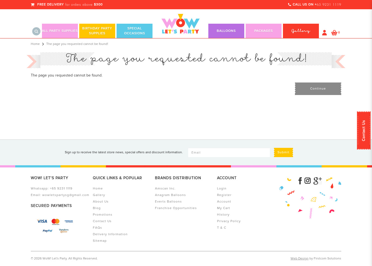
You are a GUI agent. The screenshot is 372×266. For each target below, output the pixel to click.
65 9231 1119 (329, 4)
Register (224, 195)
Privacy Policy (229, 221)
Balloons (226, 31)
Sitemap (100, 241)
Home (35, 44)
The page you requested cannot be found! (77, 44)
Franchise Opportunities (176, 208)
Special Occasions (134, 30)
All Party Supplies (60, 31)
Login (222, 188)
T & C (221, 228)
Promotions (102, 215)
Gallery (99, 195)
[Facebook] (300, 181)
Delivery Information (110, 234)
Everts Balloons (168, 202)
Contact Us (363, 130)
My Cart (223, 208)
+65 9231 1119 (61, 188)
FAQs (97, 228)
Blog (97, 208)
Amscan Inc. (165, 188)
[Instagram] (307, 181)
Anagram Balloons (170, 195)
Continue (318, 89)
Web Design (300, 258)
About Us (101, 202)
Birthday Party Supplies (97, 30)
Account (224, 202)
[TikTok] (317, 181)
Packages (263, 31)
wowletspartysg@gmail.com (65, 195)
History (223, 215)
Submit (283, 152)
